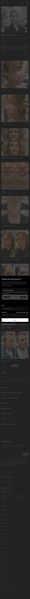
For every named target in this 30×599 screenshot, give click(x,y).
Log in (15, 320)
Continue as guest (15, 297)
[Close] (28, 277)
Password (15, 312)
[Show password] (27, 315)
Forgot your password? (22, 312)
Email (3, 305)
